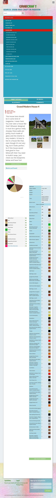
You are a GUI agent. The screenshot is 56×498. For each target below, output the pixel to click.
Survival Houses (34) (11, 49)
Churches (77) (8, 23)
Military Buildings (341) (11, 61)
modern (47, 196)
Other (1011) (9, 54)
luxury (43, 199)
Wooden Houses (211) (11, 32)
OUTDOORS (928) (9, 66)
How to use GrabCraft (10, 483)
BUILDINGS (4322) (9, 17)
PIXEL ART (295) (8, 73)
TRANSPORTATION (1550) (11, 76)
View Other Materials (13, 246)
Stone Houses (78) (10, 35)
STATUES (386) (8, 69)
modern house (45, 197)
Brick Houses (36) (10, 44)
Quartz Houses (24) (11, 42)
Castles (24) (8, 20)
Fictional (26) (8, 27)
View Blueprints (16, 164)
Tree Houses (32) (10, 46)
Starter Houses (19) (11, 51)
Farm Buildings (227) (10, 58)
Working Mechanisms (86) (11, 79)
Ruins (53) (7, 63)
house (46, 200)
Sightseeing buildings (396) (12, 56)
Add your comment (40, 459)
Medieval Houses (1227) (11, 39)
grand (43, 196)
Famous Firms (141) (9, 25)
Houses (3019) (8, 30)
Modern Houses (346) (11, 37)
